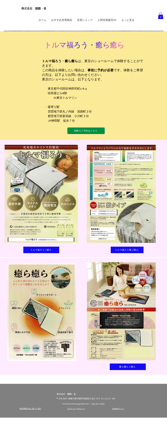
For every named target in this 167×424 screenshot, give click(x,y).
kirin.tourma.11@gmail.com (76, 404)
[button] (160, 15)
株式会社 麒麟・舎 (33, 8)
